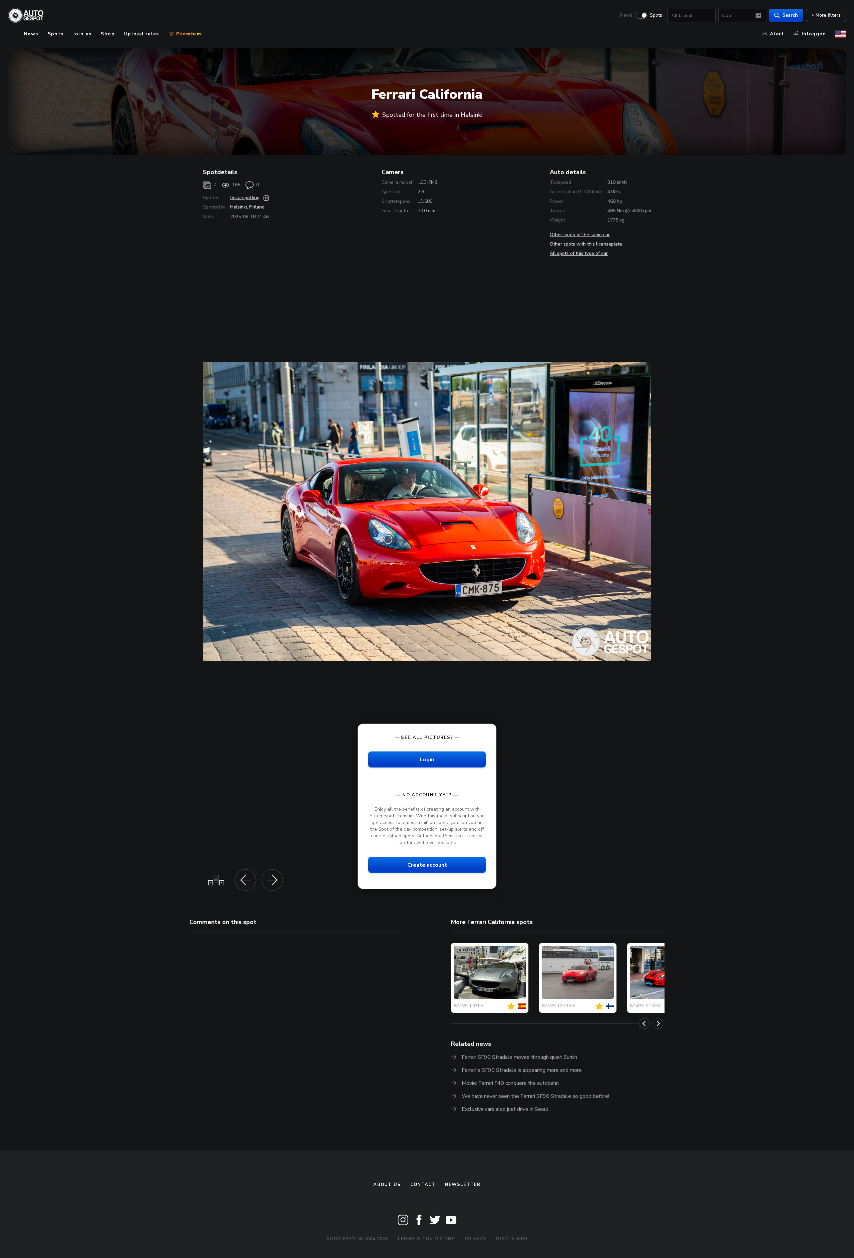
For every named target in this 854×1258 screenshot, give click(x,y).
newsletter (463, 1185)
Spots (656, 15)
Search (790, 15)
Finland (257, 207)
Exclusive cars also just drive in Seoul (505, 1109)
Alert (777, 34)
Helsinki (238, 207)
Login (427, 759)
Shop (108, 34)
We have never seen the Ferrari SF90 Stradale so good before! (535, 1096)
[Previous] (644, 1023)
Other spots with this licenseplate (586, 244)
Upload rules (141, 34)
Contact (423, 1185)
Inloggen (814, 34)
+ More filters (826, 15)
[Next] (658, 1023)
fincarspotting (245, 197)
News (626, 15)
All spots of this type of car (579, 253)
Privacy (476, 1239)
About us (387, 1185)
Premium (187, 34)
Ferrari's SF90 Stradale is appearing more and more (522, 1070)
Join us (82, 34)
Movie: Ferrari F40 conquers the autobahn (510, 1083)
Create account (427, 864)
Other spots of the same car (580, 235)
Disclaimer (512, 1239)
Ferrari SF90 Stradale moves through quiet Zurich (519, 1057)
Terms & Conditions (426, 1239)
